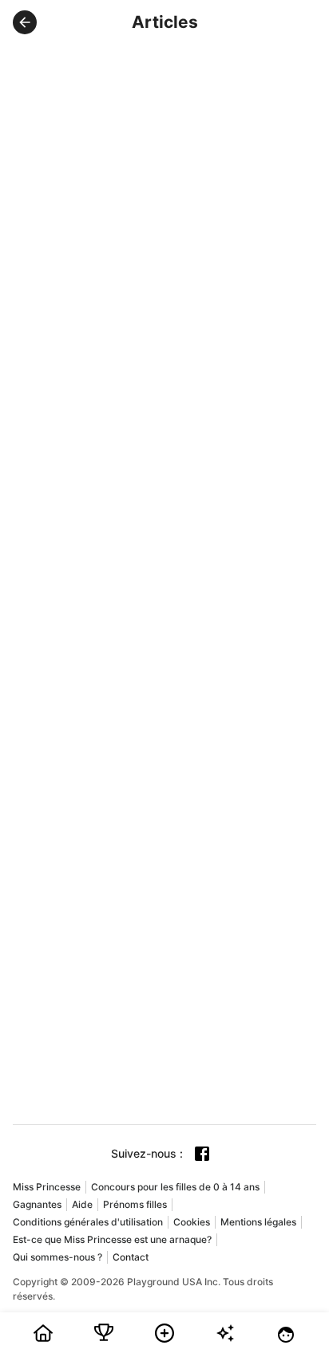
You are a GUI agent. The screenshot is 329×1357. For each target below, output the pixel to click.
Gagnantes (37, 1204)
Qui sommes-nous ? (57, 1257)
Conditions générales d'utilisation (88, 1222)
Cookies (191, 1222)
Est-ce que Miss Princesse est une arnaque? (112, 1239)
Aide (82, 1204)
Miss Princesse (47, 1187)
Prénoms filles (135, 1204)
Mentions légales (258, 1222)
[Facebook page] (202, 1154)
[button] (24, 22)
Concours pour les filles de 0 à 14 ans (175, 1187)
